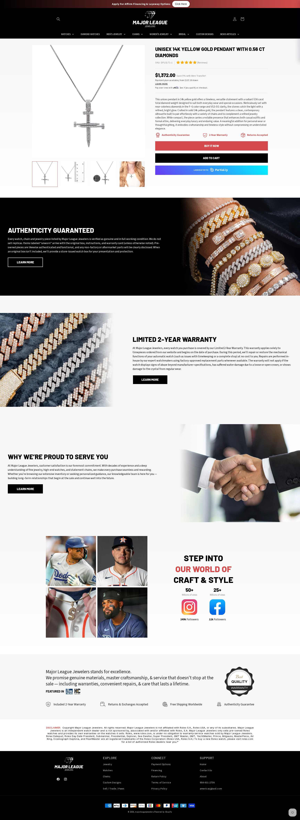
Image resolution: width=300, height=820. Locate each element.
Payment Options (161, 764)
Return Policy (158, 776)
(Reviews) (202, 62)
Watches (108, 770)
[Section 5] (178, 62)
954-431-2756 (207, 782)
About (203, 776)
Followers (189, 619)
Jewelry (107, 764)
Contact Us (206, 770)
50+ (189, 590)
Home (203, 764)
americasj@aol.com (211, 788)
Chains (106, 776)
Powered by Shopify (163, 812)
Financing (156, 770)
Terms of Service (161, 782)
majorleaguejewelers (144, 812)
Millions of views (189, 594)
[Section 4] (205, 135)
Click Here (181, 4)
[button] (58, 19)
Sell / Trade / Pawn (113, 788)
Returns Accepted (257, 135)
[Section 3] (157, 135)
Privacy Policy (159, 788)
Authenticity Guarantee (176, 135)
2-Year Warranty (218, 135)
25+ (217, 590)
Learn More (161, 84)
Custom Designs (112, 782)
